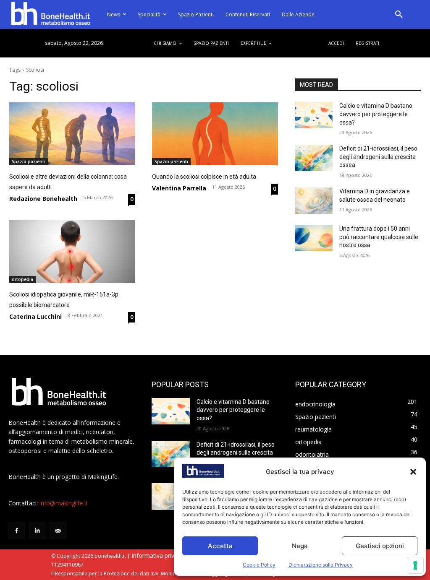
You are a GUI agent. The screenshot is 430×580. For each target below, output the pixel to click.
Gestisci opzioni (380, 546)
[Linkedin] (37, 531)
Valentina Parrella (179, 188)
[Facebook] (16, 531)
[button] (413, 472)
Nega (300, 546)
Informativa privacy (157, 555)
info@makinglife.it (63, 503)
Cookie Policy (259, 565)
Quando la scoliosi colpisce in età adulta (204, 176)
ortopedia (22, 279)
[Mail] (58, 531)
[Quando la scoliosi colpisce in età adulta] (215, 133)
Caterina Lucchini (35, 316)
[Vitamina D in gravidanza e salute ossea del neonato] (314, 200)
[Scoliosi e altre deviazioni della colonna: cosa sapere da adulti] (72, 133)
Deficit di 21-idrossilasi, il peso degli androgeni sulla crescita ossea (378, 156)
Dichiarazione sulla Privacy (320, 565)
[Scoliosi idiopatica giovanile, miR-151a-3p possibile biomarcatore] (72, 251)
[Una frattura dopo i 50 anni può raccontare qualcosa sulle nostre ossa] (314, 238)
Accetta (220, 546)
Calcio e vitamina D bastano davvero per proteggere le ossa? (375, 113)
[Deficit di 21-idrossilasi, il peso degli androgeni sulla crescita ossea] (314, 158)
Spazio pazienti (28, 161)
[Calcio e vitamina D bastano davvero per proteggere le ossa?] (314, 115)
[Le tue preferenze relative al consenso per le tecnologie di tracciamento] (415, 565)
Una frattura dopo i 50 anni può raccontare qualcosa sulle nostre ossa (378, 236)
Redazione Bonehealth (43, 199)
